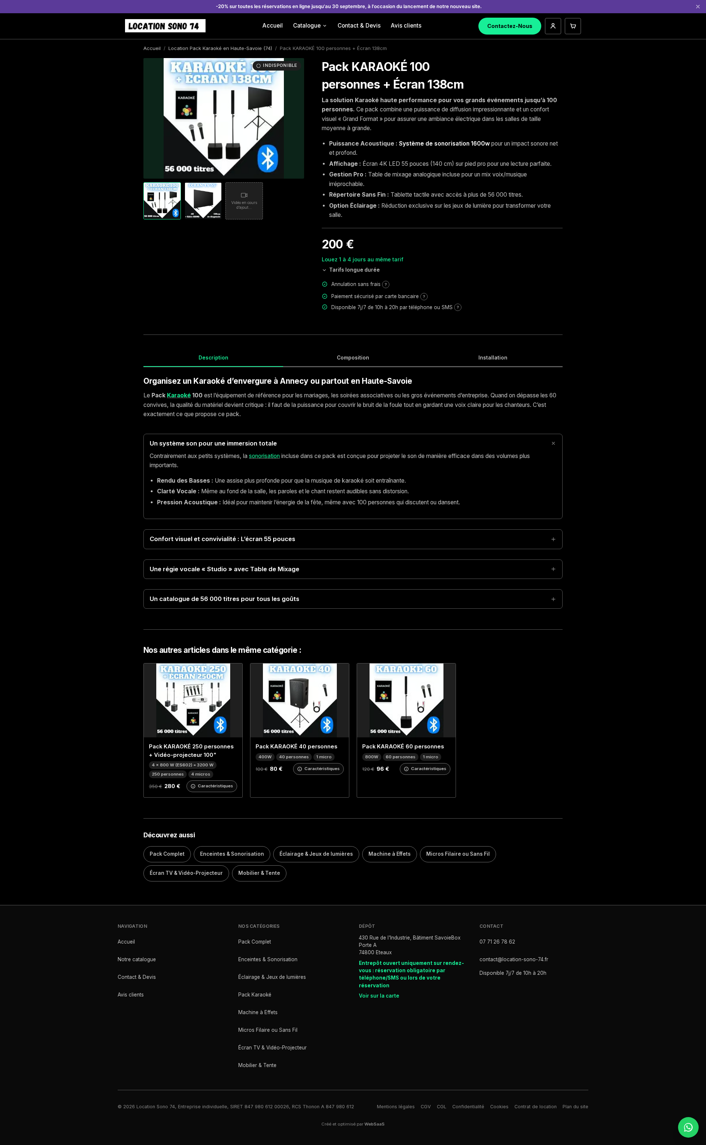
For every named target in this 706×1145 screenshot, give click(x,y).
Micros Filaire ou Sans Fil (458, 854)
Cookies (499, 1106)
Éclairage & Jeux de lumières (316, 854)
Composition (353, 358)
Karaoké (179, 395)
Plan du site (575, 1106)
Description (213, 358)
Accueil (273, 25)
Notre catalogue (137, 959)
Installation (492, 358)
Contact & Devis (359, 25)
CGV (426, 1106)
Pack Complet (167, 854)
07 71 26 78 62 (497, 942)
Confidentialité (468, 1106)
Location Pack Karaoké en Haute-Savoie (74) (220, 48)
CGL (441, 1106)
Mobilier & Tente (259, 873)
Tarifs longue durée (354, 270)
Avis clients (406, 25)
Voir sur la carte (379, 996)
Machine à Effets (389, 854)
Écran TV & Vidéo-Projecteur (186, 873)
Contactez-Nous (509, 26)
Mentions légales (396, 1106)
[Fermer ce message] (698, 6)
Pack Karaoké (254, 995)
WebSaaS (374, 1124)
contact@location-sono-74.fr (513, 959)
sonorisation (264, 455)
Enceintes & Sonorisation (232, 854)
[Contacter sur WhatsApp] (688, 1127)
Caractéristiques (215, 785)
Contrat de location (535, 1106)
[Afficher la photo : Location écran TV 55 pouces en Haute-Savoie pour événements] (203, 201)
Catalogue (307, 25)
